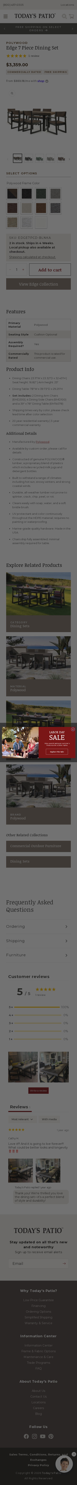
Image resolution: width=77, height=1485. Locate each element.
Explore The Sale (57, 752)
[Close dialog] (73, 729)
